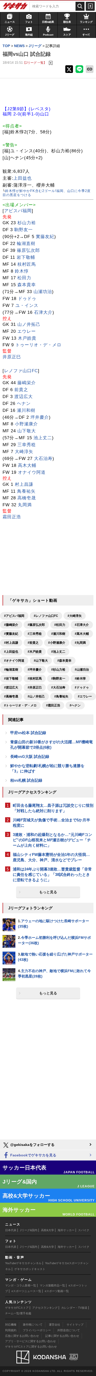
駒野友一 (23, 229)
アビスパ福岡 (18, 210)
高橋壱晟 (26, 498)
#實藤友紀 (11, 634)
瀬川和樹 (26, 410)
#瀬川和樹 (58, 634)
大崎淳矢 (24, 451)
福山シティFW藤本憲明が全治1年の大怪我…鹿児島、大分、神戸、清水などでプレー (51, 857)
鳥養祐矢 (26, 491)
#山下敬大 (41, 660)
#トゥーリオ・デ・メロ (20, 705)
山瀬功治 (43, 291)
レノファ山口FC (21, 370)
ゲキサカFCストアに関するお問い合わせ (31, 1346)
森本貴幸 (26, 284)
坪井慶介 (39, 417)
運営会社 (54, 1324)
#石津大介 (82, 625)
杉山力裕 (26, 222)
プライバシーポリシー (37, 1330)
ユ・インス (26, 305)
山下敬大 (26, 430)
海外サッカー (66, 1230)
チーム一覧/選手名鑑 (18, 1313)
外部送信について (68, 1330)
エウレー (26, 331)
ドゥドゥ (27, 298)
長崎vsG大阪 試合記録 (29, 756)
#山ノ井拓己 (36, 696)
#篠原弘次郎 (36, 625)
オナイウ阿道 (32, 472)
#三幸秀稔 (35, 634)
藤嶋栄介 (26, 382)
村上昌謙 (24, 484)
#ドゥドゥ (82, 687)
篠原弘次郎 (28, 250)
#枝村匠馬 (35, 678)
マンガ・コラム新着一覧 (20, 1285)
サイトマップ (75, 1324)
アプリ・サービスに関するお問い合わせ (30, 1341)
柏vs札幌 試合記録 (26, 780)
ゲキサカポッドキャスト (29, 1269)
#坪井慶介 (35, 669)
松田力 (24, 277)
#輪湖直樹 (11, 669)
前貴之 (21, 389)
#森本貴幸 (64, 660)
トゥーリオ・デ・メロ (38, 344)
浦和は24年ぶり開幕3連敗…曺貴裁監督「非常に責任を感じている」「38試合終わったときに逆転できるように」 (52, 874)
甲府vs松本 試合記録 (28, 732)
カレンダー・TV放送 (74, 1307)
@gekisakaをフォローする (32, 1145)
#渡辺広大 (11, 687)
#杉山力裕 (58, 669)
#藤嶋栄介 (11, 625)
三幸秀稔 (26, 444)
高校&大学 (47, 1230)
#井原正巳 (35, 687)
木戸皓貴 (27, 338)
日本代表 (10, 1230)
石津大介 (43, 312)
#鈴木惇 (80, 678)
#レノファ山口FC (46, 616)
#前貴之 (33, 642)
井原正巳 (12, 356)
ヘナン (24, 403)
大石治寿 (43, 458)
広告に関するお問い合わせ (22, 1335)
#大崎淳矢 (75, 616)
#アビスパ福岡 (14, 616)
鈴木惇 (22, 271)
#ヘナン (75, 705)
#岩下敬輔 (11, 678)
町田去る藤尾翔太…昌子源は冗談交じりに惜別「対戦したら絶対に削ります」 (53, 808)
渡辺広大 (23, 396)
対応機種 (10, 1324)
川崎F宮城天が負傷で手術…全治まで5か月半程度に (51, 822)
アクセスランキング (45, 1307)
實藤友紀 (45, 236)
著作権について (32, 1324)
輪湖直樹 (26, 243)
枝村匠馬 (26, 264)
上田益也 (22, 178)
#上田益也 (11, 651)
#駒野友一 (58, 678)
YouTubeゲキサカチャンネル (23, 1263)
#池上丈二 (58, 651)
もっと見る (48, 892)
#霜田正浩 (53, 705)
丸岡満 (25, 504)
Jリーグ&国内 (28, 1230)
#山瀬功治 (82, 669)
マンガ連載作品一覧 (52, 1285)
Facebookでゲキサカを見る (32, 1155)
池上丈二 (43, 437)
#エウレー (85, 696)
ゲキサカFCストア (17, 1307)
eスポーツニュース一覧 (26, 1291)
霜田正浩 (12, 516)
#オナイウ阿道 (14, 660)
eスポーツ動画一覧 (57, 1291)
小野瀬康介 (26, 424)
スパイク (83, 1230)
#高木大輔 (82, 634)
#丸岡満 (80, 642)
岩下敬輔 (26, 257)
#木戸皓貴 (35, 651)
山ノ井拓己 (28, 324)
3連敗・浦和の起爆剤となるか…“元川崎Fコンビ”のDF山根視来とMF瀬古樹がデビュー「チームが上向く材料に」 (52, 839)
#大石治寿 (58, 687)
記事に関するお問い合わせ (62, 1335)
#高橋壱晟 (11, 696)
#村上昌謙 (11, 642)
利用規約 (10, 1330)
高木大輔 (27, 465)
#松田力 (59, 625)
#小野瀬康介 (56, 642)
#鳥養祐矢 (61, 696)
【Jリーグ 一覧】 (35, 62)
